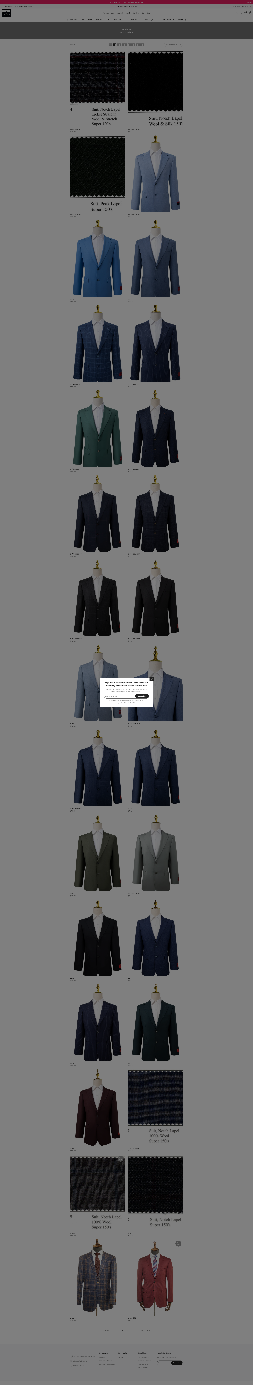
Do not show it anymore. (128, 703)
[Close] (152, 679)
